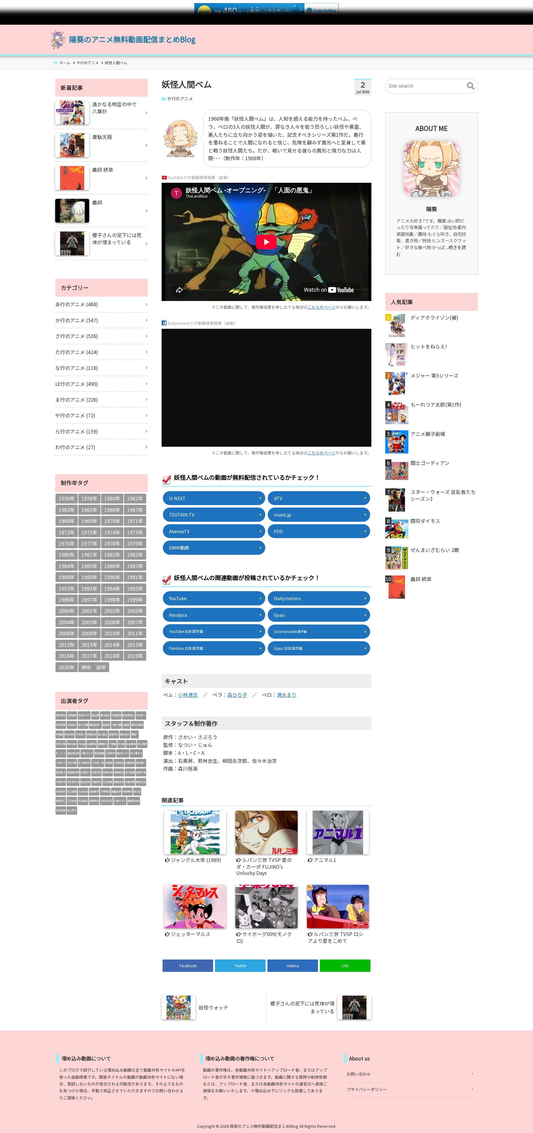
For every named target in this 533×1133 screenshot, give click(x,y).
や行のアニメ (180, 98)
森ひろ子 (237, 694)
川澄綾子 (110, 753)
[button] (470, 86)
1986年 (112, 566)
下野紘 (112, 744)
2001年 (89, 610)
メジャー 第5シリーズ (434, 375)
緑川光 (137, 791)
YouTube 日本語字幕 (186, 631)
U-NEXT (177, 498)
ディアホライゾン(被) (434, 317)
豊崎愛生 (103, 744)
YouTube (178, 598)
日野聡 (109, 762)
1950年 (67, 498)
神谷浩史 (69, 734)
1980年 (67, 554)
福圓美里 (116, 791)
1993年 (89, 588)
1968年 (67, 521)
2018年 (112, 655)
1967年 (135, 509)
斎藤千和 (141, 772)
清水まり (286, 694)
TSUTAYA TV (181, 514)
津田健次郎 (73, 772)
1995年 (135, 588)
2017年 (89, 655)
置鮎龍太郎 (73, 753)
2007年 (135, 622)
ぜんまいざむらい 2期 (435, 549)
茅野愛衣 (92, 734)
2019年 (135, 655)
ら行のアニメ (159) (76, 431)
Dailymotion (287, 598)
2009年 (89, 633)
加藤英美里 (133, 800)
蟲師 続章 (421, 578)
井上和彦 (142, 744)
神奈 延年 (93, 667)
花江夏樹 (72, 791)
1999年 (135, 599)
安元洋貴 (72, 762)
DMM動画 (179, 547)
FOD (278, 531)
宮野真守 (114, 734)
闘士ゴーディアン (430, 462)
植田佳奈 (119, 782)
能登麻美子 (128, 715)
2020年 (67, 667)
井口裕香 (130, 772)
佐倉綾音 (131, 744)
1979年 (135, 543)
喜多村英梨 (137, 724)
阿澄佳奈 (96, 772)
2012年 (67, 644)
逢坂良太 (61, 772)
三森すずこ (120, 800)
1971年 (135, 521)
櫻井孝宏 (61, 715)
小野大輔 (116, 724)
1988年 (67, 577)
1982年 (112, 554)
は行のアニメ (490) (76, 383)
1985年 (89, 566)
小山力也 (83, 791)
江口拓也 (72, 800)
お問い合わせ (359, 1074)
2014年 (112, 644)
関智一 (134, 734)
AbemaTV (179, 531)
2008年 (67, 633)
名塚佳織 (108, 782)
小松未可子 (106, 800)
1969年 (89, 521)
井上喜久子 (136, 753)
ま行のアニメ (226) (76, 399)
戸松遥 (81, 744)
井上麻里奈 (84, 762)
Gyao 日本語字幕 (288, 648)
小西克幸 (119, 762)
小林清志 (188, 694)
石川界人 (72, 810)
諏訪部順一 (95, 724)
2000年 (67, 610)
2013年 (89, 644)
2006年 (112, 622)
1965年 (89, 509)
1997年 (89, 599)
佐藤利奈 (108, 772)
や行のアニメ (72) (75, 415)
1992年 (67, 588)
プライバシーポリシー (367, 1089)
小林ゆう (61, 762)
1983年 (135, 554)
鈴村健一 (141, 762)
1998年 (112, 599)
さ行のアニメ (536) (76, 336)
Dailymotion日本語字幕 (290, 631)
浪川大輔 (83, 724)
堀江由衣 (105, 715)
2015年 (135, 644)
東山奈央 (85, 782)
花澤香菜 (72, 715)
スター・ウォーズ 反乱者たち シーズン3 (443, 495)
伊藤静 (59, 734)
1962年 (135, 498)
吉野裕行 (94, 800)
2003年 (135, 610)
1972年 (67, 532)
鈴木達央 (61, 810)
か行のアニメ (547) (76, 320)
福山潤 (95, 715)
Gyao (279, 615)
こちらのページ (322, 307)
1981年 (89, 554)
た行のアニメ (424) (76, 352)
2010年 (112, 633)
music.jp (282, 514)
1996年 (67, 599)
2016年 (67, 655)
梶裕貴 (106, 724)
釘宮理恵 (61, 724)
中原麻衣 (127, 791)
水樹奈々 (85, 772)
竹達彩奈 (61, 782)
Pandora (178, 615)
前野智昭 (130, 762)
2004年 (67, 622)
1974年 (112, 532)
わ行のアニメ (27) (75, 447)
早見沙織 (61, 744)
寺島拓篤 (130, 782)
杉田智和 (116, 715)
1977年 (89, 543)
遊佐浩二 (61, 800)
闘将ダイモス (425, 520)
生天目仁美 (73, 782)
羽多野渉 (94, 791)
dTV (278, 498)
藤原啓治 (141, 782)
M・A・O (61, 753)
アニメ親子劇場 (428, 433)
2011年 (135, 633)
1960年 (112, 498)
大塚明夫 (105, 791)
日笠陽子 (72, 724)
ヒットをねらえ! (429, 346)
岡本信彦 (72, 744)
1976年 (67, 543)
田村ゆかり (123, 753)
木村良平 (61, 791)
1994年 (112, 588)
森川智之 (103, 734)
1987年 (135, 566)
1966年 (112, 509)
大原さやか (87, 753)
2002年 (112, 610)
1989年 (89, 577)
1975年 (135, 532)
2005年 (89, 622)
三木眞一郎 (98, 762)
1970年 (112, 521)
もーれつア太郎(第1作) (436, 404)
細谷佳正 (125, 734)
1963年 (67, 509)
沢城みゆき (84, 715)
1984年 (67, 566)
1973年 (89, 532)
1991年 (135, 577)
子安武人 (80, 734)
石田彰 (126, 724)
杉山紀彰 (83, 800)
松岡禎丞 (92, 744)
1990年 (112, 577)
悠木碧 (121, 744)
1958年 (89, 498)
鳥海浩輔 (99, 753)
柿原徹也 (119, 772)
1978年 (112, 543)
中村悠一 (141, 715)
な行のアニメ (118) (76, 367)
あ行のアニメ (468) (76, 304)
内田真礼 (96, 782)
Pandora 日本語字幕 (186, 648)
